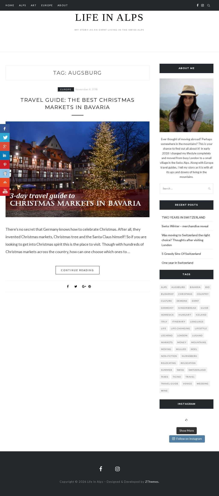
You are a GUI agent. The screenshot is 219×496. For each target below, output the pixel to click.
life (163, 328)
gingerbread (187, 308)
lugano (197, 335)
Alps (22, 5)
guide (205, 308)
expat (195, 301)
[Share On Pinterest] (5, 164)
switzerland (197, 370)
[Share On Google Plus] (5, 146)
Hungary (185, 314)
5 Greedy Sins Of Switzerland (181, 253)
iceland (201, 314)
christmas (185, 294)
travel (190, 376)
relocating (168, 363)
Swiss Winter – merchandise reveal (185, 226)
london (182, 335)
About (63, 5)
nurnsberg (189, 356)
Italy (164, 321)
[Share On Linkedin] (5, 155)
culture (166, 301)
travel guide (169, 383)
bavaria (195, 287)
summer (166, 370)
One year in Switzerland (177, 262)
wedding (203, 383)
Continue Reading (77, 270)
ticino (177, 376)
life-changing (180, 328)
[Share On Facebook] (5, 128)
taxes (164, 376)
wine (164, 390)
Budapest (167, 294)
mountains (198, 342)
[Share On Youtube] (5, 191)
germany (167, 308)
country (203, 294)
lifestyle (201, 328)
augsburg (178, 287)
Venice (187, 383)
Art (34, 5)
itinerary (178, 321)
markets (167, 342)
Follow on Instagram (189, 438)
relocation (188, 363)
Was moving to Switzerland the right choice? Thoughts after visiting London (186, 240)
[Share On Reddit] (5, 173)
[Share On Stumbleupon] (5, 182)
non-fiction (169, 356)
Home (10, 5)
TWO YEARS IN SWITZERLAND (183, 217)
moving (166, 349)
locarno (167, 335)
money (181, 342)
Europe (47, 5)
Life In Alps (109, 17)
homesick (167, 314)
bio (207, 287)
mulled (181, 349)
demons (182, 301)
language (197, 321)
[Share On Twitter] (5, 137)
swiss (180, 370)
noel (194, 349)
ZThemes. (152, 481)
